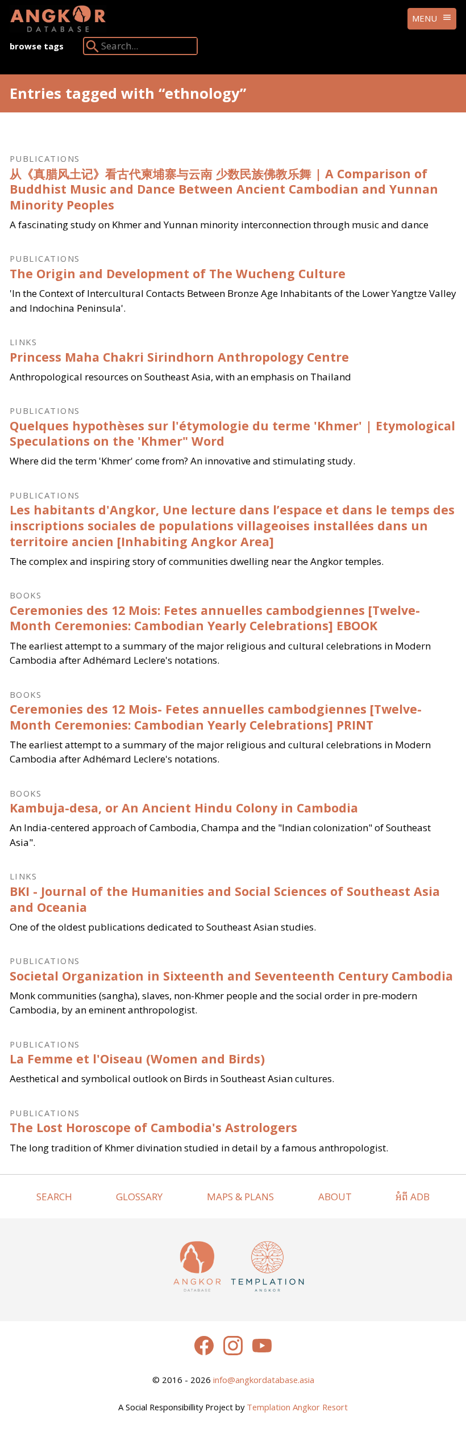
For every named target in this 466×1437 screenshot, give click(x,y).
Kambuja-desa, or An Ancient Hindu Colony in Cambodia (184, 807)
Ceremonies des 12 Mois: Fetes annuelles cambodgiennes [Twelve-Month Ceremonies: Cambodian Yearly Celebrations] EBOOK (215, 618)
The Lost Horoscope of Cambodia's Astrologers (153, 1127)
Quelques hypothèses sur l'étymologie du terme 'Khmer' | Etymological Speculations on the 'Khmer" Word (232, 433)
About (335, 1196)
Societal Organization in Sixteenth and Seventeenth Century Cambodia (231, 975)
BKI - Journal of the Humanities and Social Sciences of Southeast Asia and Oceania (225, 899)
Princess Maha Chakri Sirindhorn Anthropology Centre (179, 357)
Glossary (139, 1196)
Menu (424, 18)
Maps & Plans (240, 1196)
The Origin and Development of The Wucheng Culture (178, 273)
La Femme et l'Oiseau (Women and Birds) (137, 1058)
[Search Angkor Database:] (92, 48)
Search (54, 1196)
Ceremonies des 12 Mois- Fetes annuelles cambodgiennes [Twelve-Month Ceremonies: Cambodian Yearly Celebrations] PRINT (216, 717)
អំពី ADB (413, 1196)
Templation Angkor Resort (297, 1407)
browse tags (37, 46)
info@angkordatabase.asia (263, 1379)
